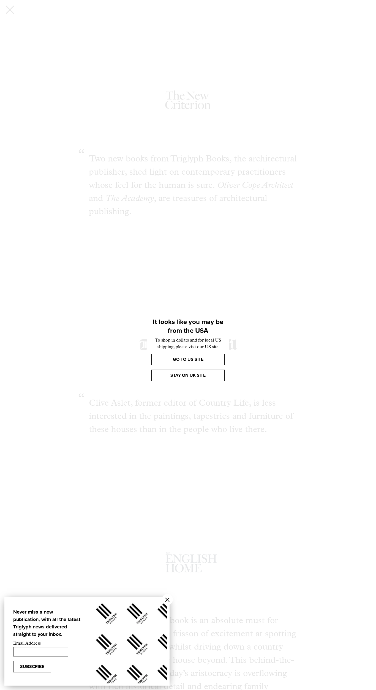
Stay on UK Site (188, 375)
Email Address (27, 643)
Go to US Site (188, 359)
